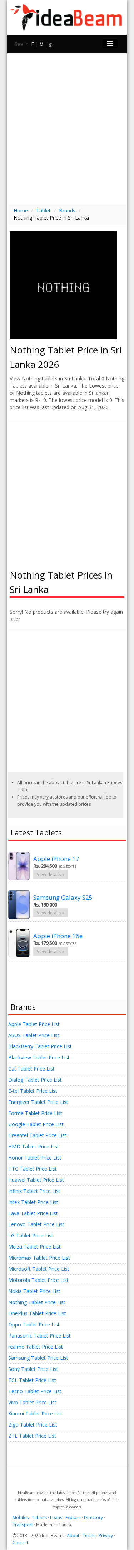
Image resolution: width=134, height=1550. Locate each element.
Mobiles (21, 1517)
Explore (73, 1517)
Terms (89, 1535)
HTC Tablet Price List (32, 1168)
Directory (93, 1517)
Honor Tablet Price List (34, 1157)
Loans (56, 1517)
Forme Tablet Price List (35, 1113)
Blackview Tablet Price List (39, 1057)
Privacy (106, 1535)
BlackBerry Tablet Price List (40, 1046)
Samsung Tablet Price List (38, 1357)
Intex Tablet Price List (33, 1202)
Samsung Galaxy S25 (63, 897)
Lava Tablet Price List (33, 1213)
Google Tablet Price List (36, 1124)
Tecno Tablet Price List (34, 1391)
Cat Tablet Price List (31, 1068)
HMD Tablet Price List (33, 1146)
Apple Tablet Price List (34, 1024)
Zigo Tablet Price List (32, 1424)
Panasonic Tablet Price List (39, 1335)
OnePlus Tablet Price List (37, 1313)
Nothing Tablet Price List (36, 1302)
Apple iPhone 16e (58, 936)
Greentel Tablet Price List (37, 1135)
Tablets (39, 1517)
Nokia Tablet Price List (34, 1291)
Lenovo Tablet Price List (36, 1224)
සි (41, 44)
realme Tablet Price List (35, 1346)
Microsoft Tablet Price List (38, 1268)
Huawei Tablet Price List (36, 1179)
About (73, 1535)
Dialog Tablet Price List (35, 1079)
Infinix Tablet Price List (34, 1191)
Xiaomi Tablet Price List (35, 1413)
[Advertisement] (67, 128)
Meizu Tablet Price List (34, 1246)
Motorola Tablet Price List (38, 1280)
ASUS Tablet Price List (33, 1035)
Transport (23, 1525)
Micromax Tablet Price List (39, 1257)
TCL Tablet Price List (32, 1380)
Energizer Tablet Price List (38, 1102)
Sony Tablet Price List (33, 1369)
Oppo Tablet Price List (34, 1324)
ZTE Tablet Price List (32, 1435)
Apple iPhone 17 (56, 858)
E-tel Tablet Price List (32, 1090)
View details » (50, 874)
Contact (20, 1543)
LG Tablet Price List (30, 1235)
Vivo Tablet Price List (32, 1402)
